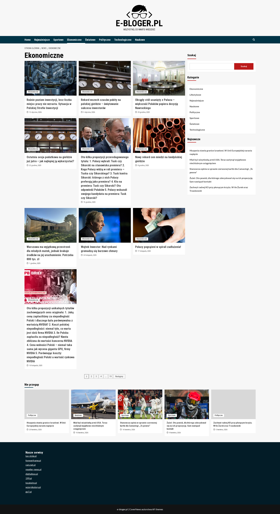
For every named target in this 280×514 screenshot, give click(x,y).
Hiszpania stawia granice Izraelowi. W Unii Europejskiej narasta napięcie (221, 152)
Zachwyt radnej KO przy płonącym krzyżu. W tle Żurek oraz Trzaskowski (219, 189)
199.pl (29, 478)
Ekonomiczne (74, 39)
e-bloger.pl (139, 23)
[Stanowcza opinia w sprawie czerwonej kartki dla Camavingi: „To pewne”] (140, 404)
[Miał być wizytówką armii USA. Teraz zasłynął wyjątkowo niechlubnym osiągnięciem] (93, 404)
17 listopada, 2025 (144, 251)
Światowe (90, 39)
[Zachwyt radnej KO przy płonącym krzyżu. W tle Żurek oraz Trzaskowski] (233, 404)
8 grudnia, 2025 (143, 165)
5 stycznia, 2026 (89, 112)
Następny (119, 376)
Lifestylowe (195, 94)
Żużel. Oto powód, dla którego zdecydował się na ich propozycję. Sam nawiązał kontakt (221, 180)
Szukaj (191, 55)
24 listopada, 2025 (90, 255)
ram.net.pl (31, 464)
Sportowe (58, 39)
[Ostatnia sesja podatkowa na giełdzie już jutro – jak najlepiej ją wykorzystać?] (50, 135)
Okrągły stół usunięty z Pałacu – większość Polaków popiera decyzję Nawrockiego (156, 104)
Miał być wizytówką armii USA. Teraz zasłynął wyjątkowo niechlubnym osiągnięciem (218, 162)
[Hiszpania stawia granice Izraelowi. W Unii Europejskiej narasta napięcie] (46, 404)
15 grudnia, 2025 (89, 202)
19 (111, 376)
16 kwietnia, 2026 (82, 433)
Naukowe (140, 39)
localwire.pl (31, 482)
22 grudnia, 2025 (35, 165)
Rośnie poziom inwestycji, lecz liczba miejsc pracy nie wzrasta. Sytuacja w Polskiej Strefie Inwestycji (49, 104)
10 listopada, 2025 (35, 365)
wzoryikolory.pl (33, 487)
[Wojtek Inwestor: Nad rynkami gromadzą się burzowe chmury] (105, 225)
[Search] (254, 39)
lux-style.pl (31, 456)
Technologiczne (122, 39)
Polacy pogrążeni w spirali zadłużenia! (158, 247)
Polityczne (105, 39)
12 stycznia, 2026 (35, 112)
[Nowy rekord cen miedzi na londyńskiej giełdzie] (159, 135)
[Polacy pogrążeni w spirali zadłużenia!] (159, 225)
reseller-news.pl (33, 469)
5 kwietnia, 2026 (221, 430)
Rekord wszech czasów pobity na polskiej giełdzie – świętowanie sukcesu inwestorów (101, 104)
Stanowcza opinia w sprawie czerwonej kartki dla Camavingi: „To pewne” (221, 171)
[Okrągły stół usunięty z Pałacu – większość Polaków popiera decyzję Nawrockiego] (159, 78)
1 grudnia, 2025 (34, 263)
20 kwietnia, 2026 (35, 430)
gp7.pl (29, 491)
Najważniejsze (42, 39)
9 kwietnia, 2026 (175, 433)
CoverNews (135, 509)
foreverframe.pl (33, 460)
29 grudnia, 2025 (144, 112)
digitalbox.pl (32, 473)
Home (27, 39)
